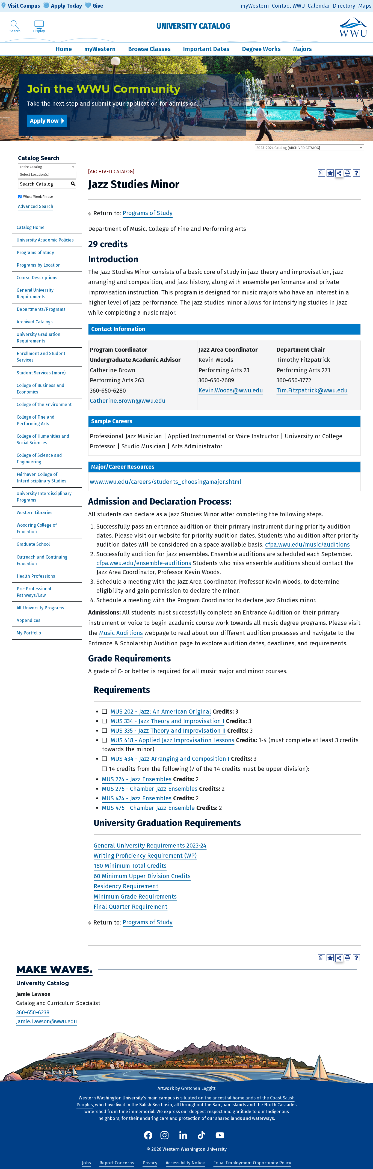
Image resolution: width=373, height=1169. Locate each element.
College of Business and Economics (40, 389)
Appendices (28, 620)
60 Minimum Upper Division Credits (142, 876)
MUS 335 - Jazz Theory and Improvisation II (168, 730)
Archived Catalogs (35, 321)
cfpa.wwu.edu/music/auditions (307, 544)
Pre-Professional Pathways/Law (34, 592)
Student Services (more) (41, 372)
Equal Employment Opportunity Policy (252, 1162)
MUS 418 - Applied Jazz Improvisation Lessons (172, 740)
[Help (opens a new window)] (356, 173)
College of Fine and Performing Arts (36, 420)
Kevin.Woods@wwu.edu (231, 390)
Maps (365, 6)
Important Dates (206, 49)
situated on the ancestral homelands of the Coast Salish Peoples (185, 1101)
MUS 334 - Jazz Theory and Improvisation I (167, 721)
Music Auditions (121, 633)
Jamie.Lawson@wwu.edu (46, 1021)
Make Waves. (54, 970)
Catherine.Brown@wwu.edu (127, 400)
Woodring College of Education (37, 528)
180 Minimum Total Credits (130, 866)
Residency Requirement (126, 886)
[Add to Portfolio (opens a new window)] (330, 173)
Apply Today (66, 5)
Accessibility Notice (185, 1162)
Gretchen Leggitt (198, 1088)
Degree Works (261, 49)
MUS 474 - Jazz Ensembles (136, 798)
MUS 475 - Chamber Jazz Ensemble (148, 808)
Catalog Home (31, 227)
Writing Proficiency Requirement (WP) (145, 855)
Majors (302, 49)
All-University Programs (40, 607)
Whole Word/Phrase (38, 197)
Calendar (319, 6)
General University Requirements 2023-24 (150, 845)
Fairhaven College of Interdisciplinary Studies (41, 478)
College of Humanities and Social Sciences (43, 439)
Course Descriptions (37, 277)
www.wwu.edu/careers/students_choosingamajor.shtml (165, 481)
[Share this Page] (339, 173)
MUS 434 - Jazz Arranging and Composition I (170, 758)
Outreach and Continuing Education (42, 560)
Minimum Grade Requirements (135, 896)
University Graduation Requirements (38, 338)
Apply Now (44, 120)
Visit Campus (24, 5)
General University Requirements (35, 293)
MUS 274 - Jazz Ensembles (136, 779)
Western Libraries (34, 512)
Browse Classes (149, 49)
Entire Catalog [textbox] (31, 167)
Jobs (86, 1162)
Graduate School (33, 544)
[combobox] (309, 147)
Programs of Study (35, 252)
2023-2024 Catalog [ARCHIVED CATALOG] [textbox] (288, 148)
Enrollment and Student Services (41, 357)
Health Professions (36, 576)
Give (98, 5)
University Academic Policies (45, 240)
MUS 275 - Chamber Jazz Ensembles (149, 788)
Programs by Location (39, 265)
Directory (344, 6)
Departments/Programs (41, 309)
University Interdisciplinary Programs (44, 497)
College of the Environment (44, 404)
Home (64, 49)
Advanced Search (35, 206)
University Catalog (193, 26)
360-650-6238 (32, 1012)
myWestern (255, 6)
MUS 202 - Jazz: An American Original (161, 711)
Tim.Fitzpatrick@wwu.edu (312, 390)
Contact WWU (288, 6)
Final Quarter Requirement (130, 906)
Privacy (150, 1162)
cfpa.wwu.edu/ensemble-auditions (143, 563)
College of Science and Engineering (39, 458)
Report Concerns (116, 1162)
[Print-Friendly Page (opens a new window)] (347, 173)
